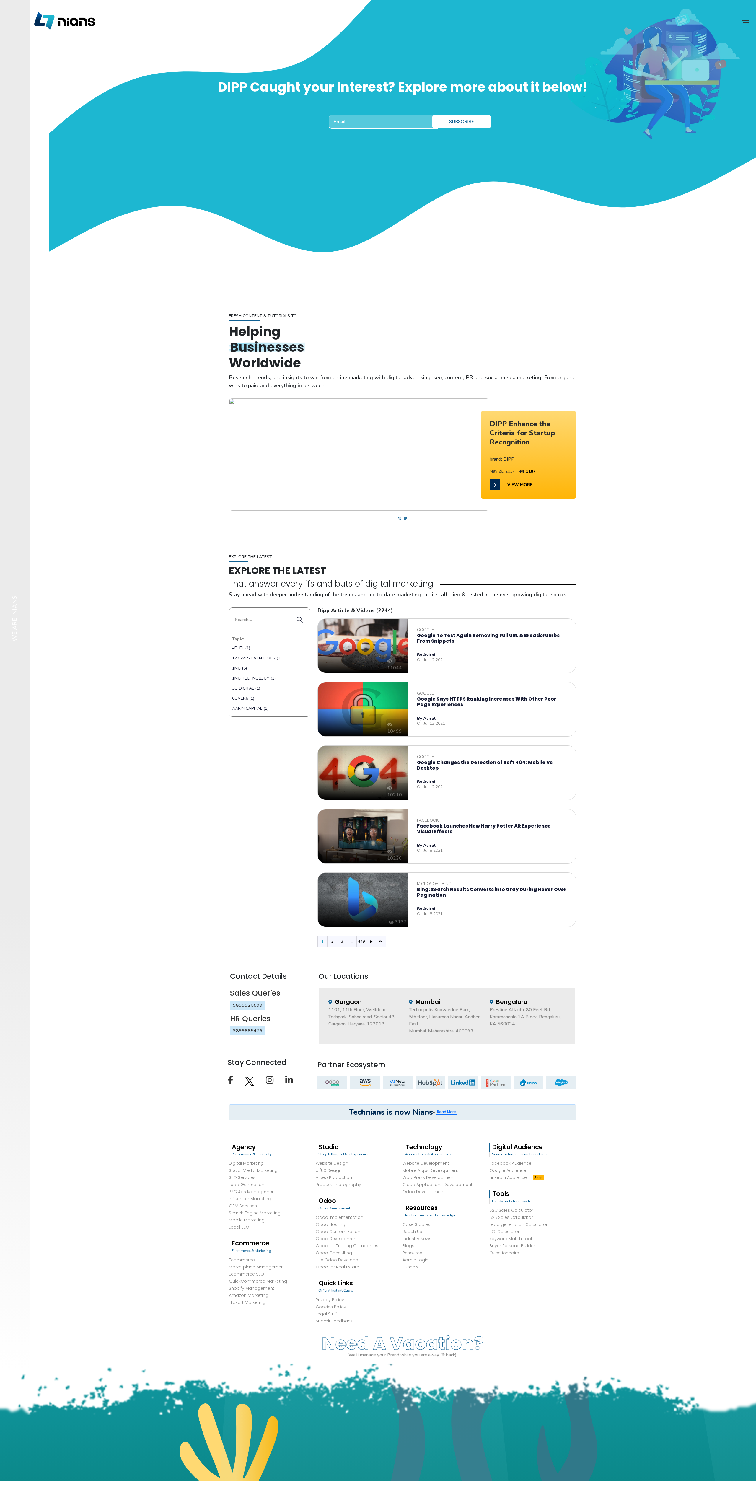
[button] (399, 518)
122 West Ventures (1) (256, 658)
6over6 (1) (243, 698)
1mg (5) (239, 668)
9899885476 (248, 1030)
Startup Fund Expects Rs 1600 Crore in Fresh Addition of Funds (528, 433)
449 (361, 941)
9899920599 (248, 1005)
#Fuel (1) (241, 648)
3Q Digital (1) (246, 688)
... (352, 941)
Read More (446, 1111)
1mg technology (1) (254, 678)
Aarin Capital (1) (250, 708)
